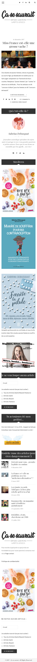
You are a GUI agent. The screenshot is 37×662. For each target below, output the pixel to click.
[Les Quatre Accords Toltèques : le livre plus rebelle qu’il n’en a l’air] (4, 489)
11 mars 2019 (15, 481)
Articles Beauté (8, 399)
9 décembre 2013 (16, 467)
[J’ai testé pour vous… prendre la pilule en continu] (4, 464)
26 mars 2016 (15, 495)
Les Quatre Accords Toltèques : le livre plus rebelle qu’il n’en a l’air (20, 489)
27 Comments (25, 99)
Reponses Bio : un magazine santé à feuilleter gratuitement (22, 503)
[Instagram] (29, 2)
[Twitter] (19, 2)
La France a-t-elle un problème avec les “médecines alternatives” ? (22, 475)
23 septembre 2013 (17, 509)
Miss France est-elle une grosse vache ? (18, 44)
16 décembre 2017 (18, 40)
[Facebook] (22, 2)
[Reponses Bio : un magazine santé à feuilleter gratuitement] (4, 503)
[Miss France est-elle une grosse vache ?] (18, 59)
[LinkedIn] (26, 2)
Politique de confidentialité (10, 561)
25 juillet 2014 (15, 520)
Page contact (9, 553)
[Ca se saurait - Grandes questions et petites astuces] (18, 16)
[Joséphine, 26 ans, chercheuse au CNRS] (4, 517)
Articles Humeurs (9, 401)
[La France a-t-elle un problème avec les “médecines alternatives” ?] (4, 475)
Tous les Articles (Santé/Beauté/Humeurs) (17, 393)
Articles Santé (8, 396)
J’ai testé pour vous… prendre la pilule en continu (23, 463)
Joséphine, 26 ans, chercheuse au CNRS (19, 516)
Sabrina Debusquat (19, 102)
